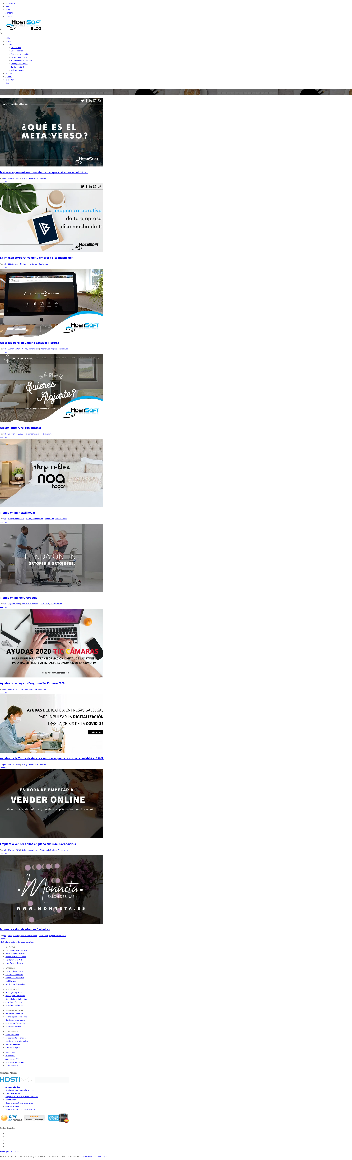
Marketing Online (13, 1044)
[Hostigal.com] (17, 1082)
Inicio (8, 38)
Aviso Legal (102, 1156)
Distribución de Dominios (16, 984)
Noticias (9, 73)
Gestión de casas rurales (15, 1020)
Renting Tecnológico (19, 63)
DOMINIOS (10, 1055)
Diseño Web (16, 47)
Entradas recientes (26, 942)
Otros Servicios (12, 1065)
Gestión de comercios (14, 1013)
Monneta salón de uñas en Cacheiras (25, 929)
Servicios (9, 44)
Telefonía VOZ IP (17, 67)
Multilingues (11, 981)
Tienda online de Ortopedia (18, 597)
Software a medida (13, 1026)
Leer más (3, 181)
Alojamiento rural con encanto (21, 428)
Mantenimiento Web (14, 960)
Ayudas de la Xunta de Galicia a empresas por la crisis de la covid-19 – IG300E (52, 758)
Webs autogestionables (15, 953)
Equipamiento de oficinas (16, 1038)
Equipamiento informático (21, 60)
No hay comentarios (29, 178)
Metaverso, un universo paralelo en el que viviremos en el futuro (44, 172)
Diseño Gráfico (17, 51)
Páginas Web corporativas (16, 950)
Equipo (8, 41)
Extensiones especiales (15, 977)
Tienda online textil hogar (17, 512)
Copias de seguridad (14, 1047)
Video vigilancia (17, 70)
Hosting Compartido (14, 992)
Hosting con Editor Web (15, 995)
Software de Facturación (15, 1023)
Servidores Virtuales (14, 1002)
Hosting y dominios (19, 57)
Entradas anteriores (8, 942)
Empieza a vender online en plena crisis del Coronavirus (38, 844)
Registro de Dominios (14, 971)
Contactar (10, 80)
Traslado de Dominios (14, 974)
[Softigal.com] (52, 1082)
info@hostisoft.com (88, 1156)
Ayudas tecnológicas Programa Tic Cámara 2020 (32, 683)
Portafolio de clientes (14, 963)
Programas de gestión (20, 54)
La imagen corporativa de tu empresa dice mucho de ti (37, 257)
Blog (7, 83)
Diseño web (43, 264)
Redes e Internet (12, 1034)
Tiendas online (61, 518)
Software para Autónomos (16, 1017)
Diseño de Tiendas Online (16, 956)
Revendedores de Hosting (16, 999)
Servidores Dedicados (14, 1005)
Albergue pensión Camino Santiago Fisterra (29, 343)
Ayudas (9, 76)
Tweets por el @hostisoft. (10, 1151)
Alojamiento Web (13, 1059)
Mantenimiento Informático (17, 1041)
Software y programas (15, 1062)
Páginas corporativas (59, 349)
